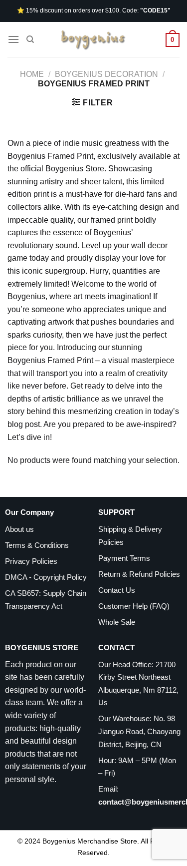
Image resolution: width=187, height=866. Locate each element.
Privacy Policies (31, 561)
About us (19, 529)
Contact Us (116, 590)
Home (32, 74)
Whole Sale (116, 622)
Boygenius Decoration (106, 74)
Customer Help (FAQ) (134, 606)
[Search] (30, 39)
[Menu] (13, 39)
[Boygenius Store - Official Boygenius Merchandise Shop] (94, 39)
